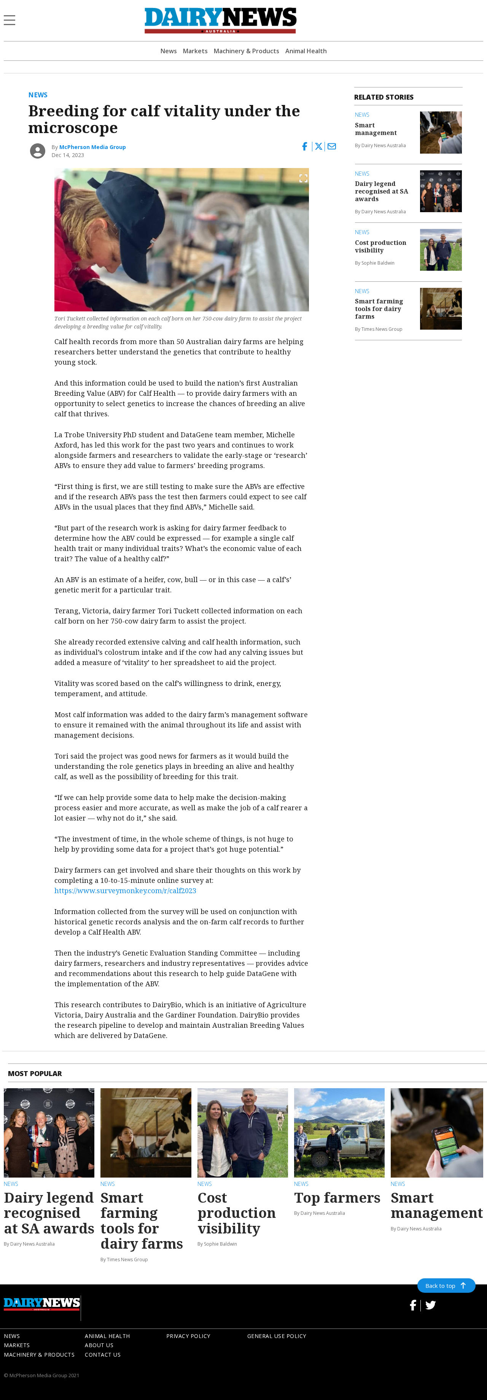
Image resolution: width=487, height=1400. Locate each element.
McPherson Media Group (92, 147)
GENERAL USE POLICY (276, 1336)
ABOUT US (99, 1345)
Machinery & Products (246, 51)
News (169, 51)
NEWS (12, 1336)
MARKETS (17, 1345)
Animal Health (306, 51)
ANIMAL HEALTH (107, 1336)
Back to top (440, 1285)
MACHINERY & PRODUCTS (39, 1354)
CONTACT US (103, 1354)
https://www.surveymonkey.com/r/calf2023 (125, 890)
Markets (195, 51)
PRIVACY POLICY (188, 1336)
